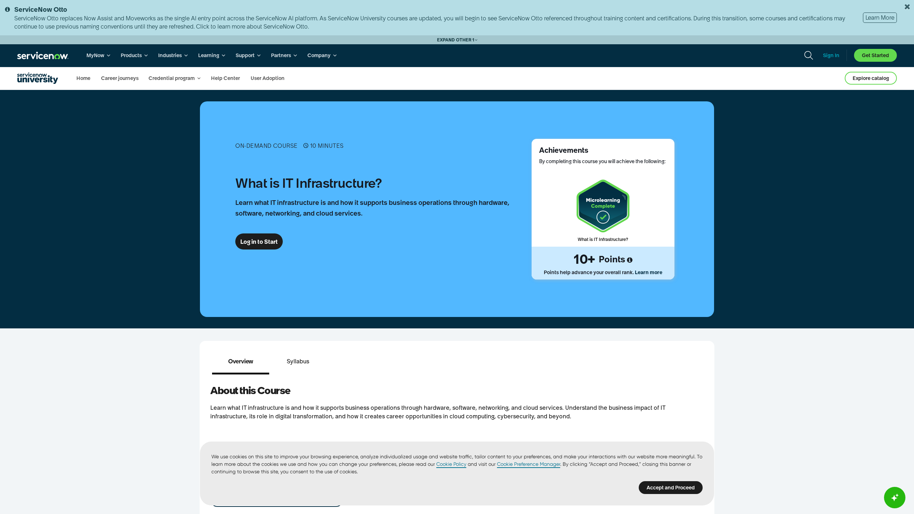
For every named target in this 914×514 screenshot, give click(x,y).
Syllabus (298, 361)
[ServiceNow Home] (43, 55)
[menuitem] (98, 55)
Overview (240, 361)
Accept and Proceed (671, 487)
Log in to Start (259, 241)
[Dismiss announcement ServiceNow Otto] (907, 7)
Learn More (879, 17)
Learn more (648, 272)
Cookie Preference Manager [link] (528, 464)
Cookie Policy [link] (451, 464)
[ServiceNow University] (37, 78)
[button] (240, 361)
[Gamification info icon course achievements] (629, 260)
